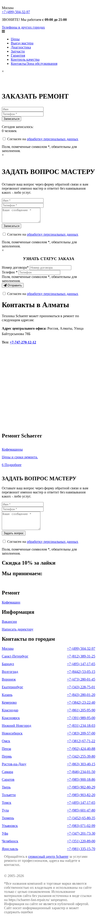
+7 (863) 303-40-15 (81, 764)
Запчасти (18, 51)
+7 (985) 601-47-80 (81, 810)
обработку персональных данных (52, 139)
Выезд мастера (22, 43)
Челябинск (10, 841)
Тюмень (8, 818)
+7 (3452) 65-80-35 (81, 818)
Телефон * (10, 272)
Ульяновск (10, 826)
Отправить (14, 285)
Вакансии (9, 621)
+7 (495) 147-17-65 (81, 664)
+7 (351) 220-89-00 (81, 841)
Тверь (6, 787)
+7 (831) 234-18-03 (81, 725)
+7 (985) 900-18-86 (81, 779)
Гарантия (18, 55)
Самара (7, 772)
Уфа (5, 833)
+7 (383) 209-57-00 (81, 733)
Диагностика (21, 47)
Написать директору (17, 629)
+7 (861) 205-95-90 (81, 710)
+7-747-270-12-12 (23, 342)
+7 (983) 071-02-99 (81, 826)
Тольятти (9, 795)
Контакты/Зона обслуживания (34, 63)
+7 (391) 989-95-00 (81, 718)
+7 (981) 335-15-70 (81, 849)
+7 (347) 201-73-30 (81, 833)
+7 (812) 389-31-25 (81, 656)
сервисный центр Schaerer (48, 856)
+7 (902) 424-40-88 (81, 749)
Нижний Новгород (16, 725)
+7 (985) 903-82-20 (81, 795)
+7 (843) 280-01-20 (81, 695)
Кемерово (9, 702)
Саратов (8, 779)
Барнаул (8, 664)
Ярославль (10, 849)
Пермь (7, 756)
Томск (6, 803)
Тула (5, 810)
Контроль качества (25, 59)
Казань (7, 695)
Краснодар (10, 710)
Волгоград (10, 672)
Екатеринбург (12, 687)
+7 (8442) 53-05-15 (81, 672)
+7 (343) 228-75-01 (81, 687)
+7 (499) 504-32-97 (16, 12)
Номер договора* (15, 267)
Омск (6, 741)
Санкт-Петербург (15, 656)
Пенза (6, 749)
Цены (15, 39)
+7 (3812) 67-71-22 (81, 741)
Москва (8, 648)
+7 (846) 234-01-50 (81, 772)
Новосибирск (12, 733)
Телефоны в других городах (23, 27)
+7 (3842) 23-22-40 (81, 702)
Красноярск (11, 718)
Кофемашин (11, 602)
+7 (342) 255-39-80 (81, 756)
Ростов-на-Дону (14, 764)
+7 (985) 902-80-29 (81, 787)
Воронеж (9, 679)
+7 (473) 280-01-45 (81, 679)
